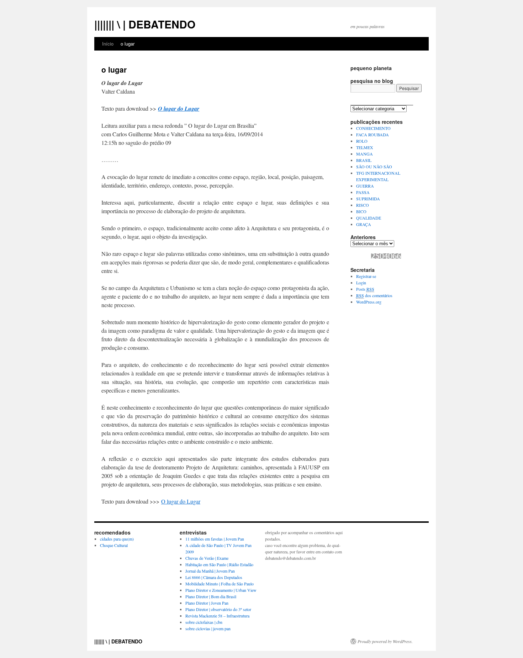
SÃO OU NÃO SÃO (374, 166)
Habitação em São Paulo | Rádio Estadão (219, 564)
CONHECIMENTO (373, 128)
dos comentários (374, 295)
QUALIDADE (368, 218)
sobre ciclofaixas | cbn (203, 622)
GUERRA (365, 186)
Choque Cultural (114, 545)
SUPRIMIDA (368, 198)
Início (107, 43)
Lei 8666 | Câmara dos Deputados (213, 577)
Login (361, 282)
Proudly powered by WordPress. (385, 641)
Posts (365, 289)
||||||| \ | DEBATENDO (144, 24)
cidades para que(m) (117, 539)
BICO (361, 211)
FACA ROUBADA (372, 134)
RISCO (362, 205)
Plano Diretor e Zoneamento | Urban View (221, 590)
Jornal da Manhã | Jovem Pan (210, 571)
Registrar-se (366, 276)
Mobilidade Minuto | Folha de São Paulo (219, 583)
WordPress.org (368, 302)
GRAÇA (363, 224)
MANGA (364, 154)
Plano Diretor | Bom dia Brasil (210, 596)
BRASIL (363, 160)
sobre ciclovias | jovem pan (208, 628)
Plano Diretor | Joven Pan (206, 603)
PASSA (363, 192)
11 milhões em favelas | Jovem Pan (214, 539)
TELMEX (364, 147)
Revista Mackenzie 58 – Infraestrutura (217, 615)
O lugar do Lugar (178, 108)
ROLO (362, 141)
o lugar (127, 43)
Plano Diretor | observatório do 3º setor (218, 609)
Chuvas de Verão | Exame (206, 558)
